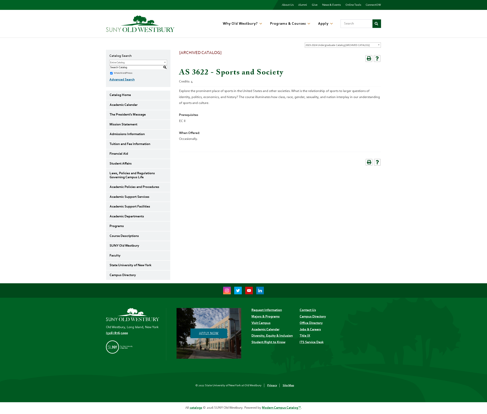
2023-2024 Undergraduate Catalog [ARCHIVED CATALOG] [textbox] (338, 45)
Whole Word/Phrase (123, 73)
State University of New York (130, 265)
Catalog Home (120, 95)
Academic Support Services (129, 197)
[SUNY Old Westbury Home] (140, 23)
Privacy (272, 385)
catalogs (196, 408)
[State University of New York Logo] (132, 346)
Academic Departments (127, 216)
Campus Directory (123, 275)
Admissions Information (127, 134)
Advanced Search (122, 80)
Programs (117, 226)
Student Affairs (121, 163)
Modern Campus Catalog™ (281, 408)
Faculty (115, 255)
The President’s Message (128, 114)
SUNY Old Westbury (124, 246)
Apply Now (209, 333)
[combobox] (343, 45)
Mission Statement (123, 124)
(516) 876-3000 (117, 333)
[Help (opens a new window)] (377, 58)
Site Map (288, 385)
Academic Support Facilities (130, 206)
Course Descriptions (124, 236)
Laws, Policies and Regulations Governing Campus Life (132, 175)
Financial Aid (119, 154)
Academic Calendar (124, 105)
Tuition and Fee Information (130, 144)
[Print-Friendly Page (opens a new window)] (368, 58)
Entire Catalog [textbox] (117, 62)
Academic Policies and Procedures (134, 187)
